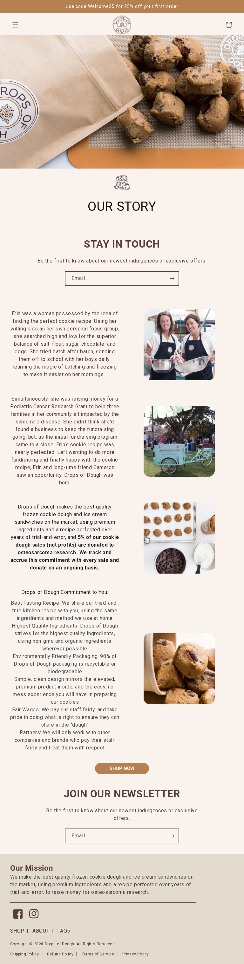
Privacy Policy (135, 954)
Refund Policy (60, 954)
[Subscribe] (172, 278)
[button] (16, 25)
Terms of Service (98, 954)
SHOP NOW (122, 768)
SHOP (17, 931)
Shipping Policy (24, 954)
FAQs (63, 931)
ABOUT (40, 931)
